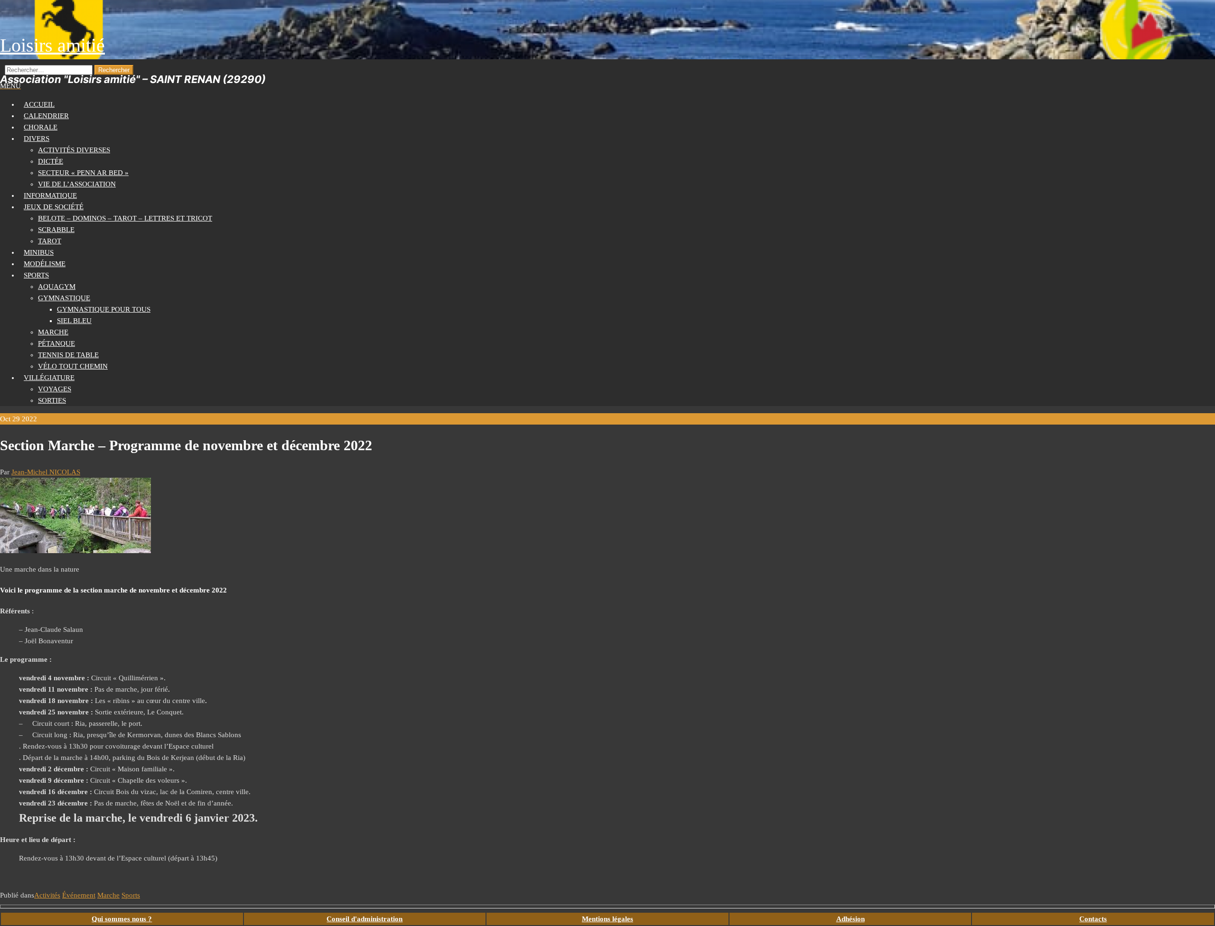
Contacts (1093, 919)
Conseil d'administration (364, 919)
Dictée (50, 161)
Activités (47, 895)
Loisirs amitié (52, 45)
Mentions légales (607, 919)
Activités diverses (74, 150)
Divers (36, 138)
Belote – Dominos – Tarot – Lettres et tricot (125, 218)
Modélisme (44, 264)
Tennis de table (68, 355)
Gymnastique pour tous (103, 309)
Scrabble (56, 229)
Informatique (50, 195)
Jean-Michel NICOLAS (45, 472)
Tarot (49, 241)
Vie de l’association (77, 184)
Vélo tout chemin (73, 366)
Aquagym (56, 286)
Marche (53, 332)
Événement (78, 895)
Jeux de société (54, 207)
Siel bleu (74, 320)
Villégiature (49, 377)
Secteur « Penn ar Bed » (83, 172)
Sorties (52, 400)
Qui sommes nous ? (122, 919)
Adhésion (850, 919)
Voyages (54, 389)
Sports (36, 275)
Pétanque (56, 343)
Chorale (40, 127)
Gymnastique (64, 298)
